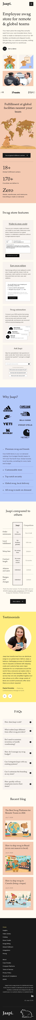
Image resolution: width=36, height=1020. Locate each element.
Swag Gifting (6, 943)
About (4, 959)
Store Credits (7, 940)
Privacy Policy (7, 972)
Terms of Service (8, 969)
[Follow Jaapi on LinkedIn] (32, 996)
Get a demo (16, 601)
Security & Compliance (10, 976)
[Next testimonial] (10, 696)
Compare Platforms (9, 966)
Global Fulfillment (8, 947)
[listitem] (18, 823)
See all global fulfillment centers (15, 155)
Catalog (5, 937)
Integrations (6, 950)
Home (4, 927)
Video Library (7, 933)
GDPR (5, 979)
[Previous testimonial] (5, 696)
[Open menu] (31, 4)
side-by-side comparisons (16, 591)
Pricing (5, 953)
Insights (5, 930)
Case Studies (7, 963)
